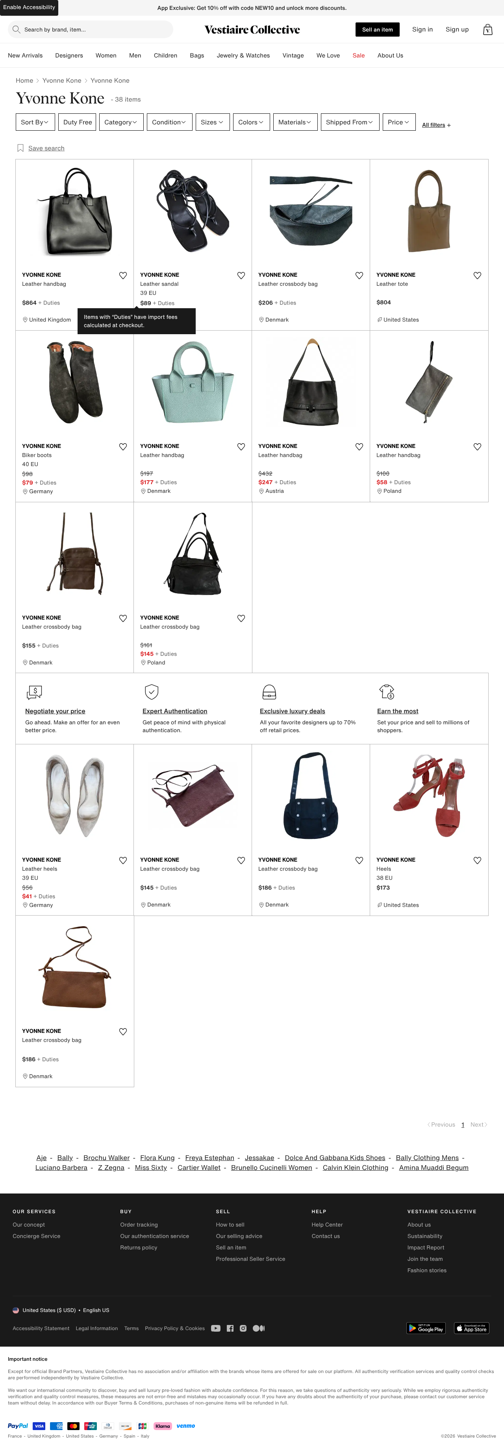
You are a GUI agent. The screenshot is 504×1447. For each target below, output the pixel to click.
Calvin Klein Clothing (356, 1168)
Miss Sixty (151, 1168)
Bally (65, 1158)
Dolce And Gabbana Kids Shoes (335, 1158)
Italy (145, 1436)
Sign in (422, 29)
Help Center (327, 1225)
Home (24, 80)
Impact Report (426, 1247)
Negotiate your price (55, 711)
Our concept (29, 1225)
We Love (328, 55)
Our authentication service (154, 1236)
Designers (69, 55)
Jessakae (259, 1158)
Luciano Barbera (61, 1168)
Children (166, 55)
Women (106, 55)
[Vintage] (310, 55)
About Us (390, 55)
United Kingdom (44, 1436)
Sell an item (377, 29)
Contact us (326, 1236)
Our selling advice (239, 1236)
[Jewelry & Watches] (276, 55)
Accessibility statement (41, 1328)
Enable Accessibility (29, 7)
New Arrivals (25, 55)
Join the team (425, 1259)
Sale (359, 55)
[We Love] (346, 55)
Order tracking (139, 1225)
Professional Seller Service (250, 1259)
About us (419, 1225)
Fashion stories (427, 1270)
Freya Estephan (209, 1158)
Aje (41, 1158)
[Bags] (210, 55)
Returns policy (138, 1247)
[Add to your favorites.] (123, 275)
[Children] (183, 55)
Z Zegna (111, 1168)
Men (135, 55)
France (15, 1436)
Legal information (97, 1328)
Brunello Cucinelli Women (271, 1168)
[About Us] (409, 55)
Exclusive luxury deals (292, 711)
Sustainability (425, 1236)
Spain (129, 1436)
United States (80, 1436)
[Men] (148, 55)
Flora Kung (157, 1158)
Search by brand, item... (55, 29)
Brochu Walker (106, 1158)
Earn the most (398, 711)
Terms (131, 1328)
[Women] (123, 55)
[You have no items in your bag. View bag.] (487, 29)
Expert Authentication (175, 711)
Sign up (457, 29)
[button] (487, 29)
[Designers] (89, 55)
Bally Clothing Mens (427, 1158)
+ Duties (49, 302)
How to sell (230, 1225)
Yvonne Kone (61, 80)
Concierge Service (36, 1236)
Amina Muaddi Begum (434, 1168)
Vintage (293, 55)
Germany (108, 1436)
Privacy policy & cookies (175, 1328)
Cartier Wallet (199, 1168)
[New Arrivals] (49, 55)
